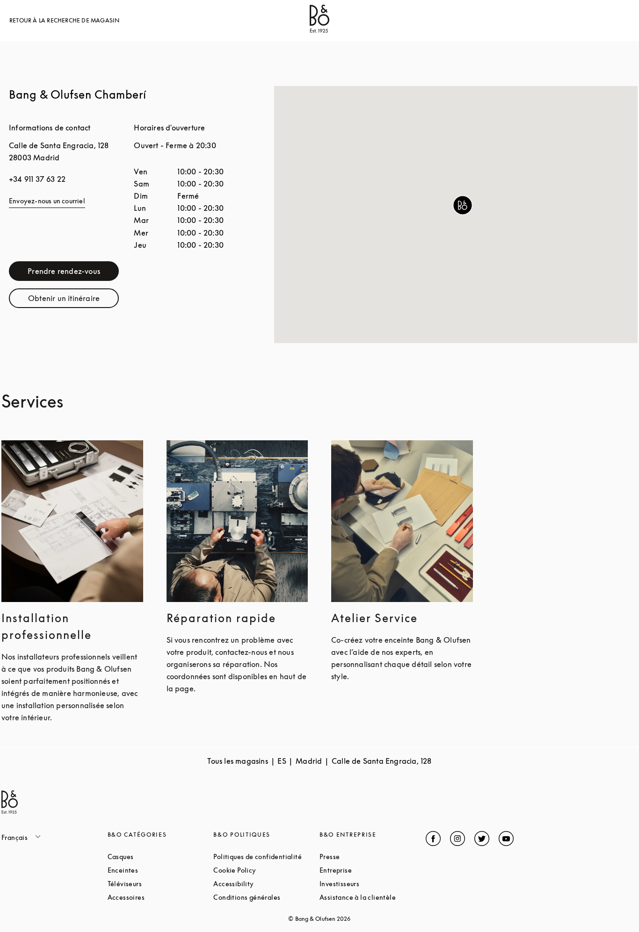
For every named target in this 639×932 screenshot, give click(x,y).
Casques (156, 856)
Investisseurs (373, 884)
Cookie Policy (266, 870)
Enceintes (158, 870)
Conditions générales (266, 897)
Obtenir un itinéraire (73, 300)
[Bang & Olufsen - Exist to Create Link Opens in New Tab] (319, 30)
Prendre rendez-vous (73, 273)
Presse (365, 856)
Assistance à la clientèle (373, 897)
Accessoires (161, 897)
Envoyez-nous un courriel (47, 201)
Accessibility (266, 884)
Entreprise (371, 870)
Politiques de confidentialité (266, 856)
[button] (462, 205)
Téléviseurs (160, 884)
